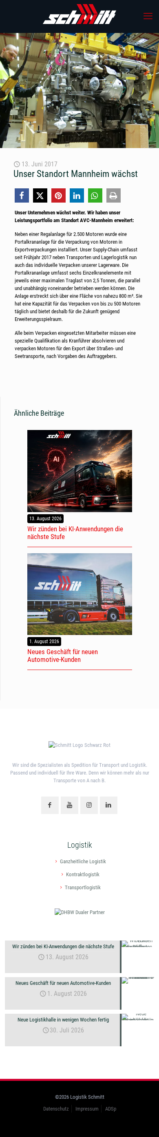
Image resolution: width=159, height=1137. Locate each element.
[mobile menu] (148, 16)
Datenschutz (56, 1109)
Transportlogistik (83, 887)
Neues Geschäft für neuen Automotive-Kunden (62, 655)
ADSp (110, 1109)
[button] (22, 195)
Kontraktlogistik (82, 874)
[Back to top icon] (142, 1120)
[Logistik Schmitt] (79, 16)
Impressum (87, 1109)
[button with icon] (50, 805)
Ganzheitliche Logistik (83, 861)
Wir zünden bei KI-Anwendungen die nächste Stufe (75, 533)
